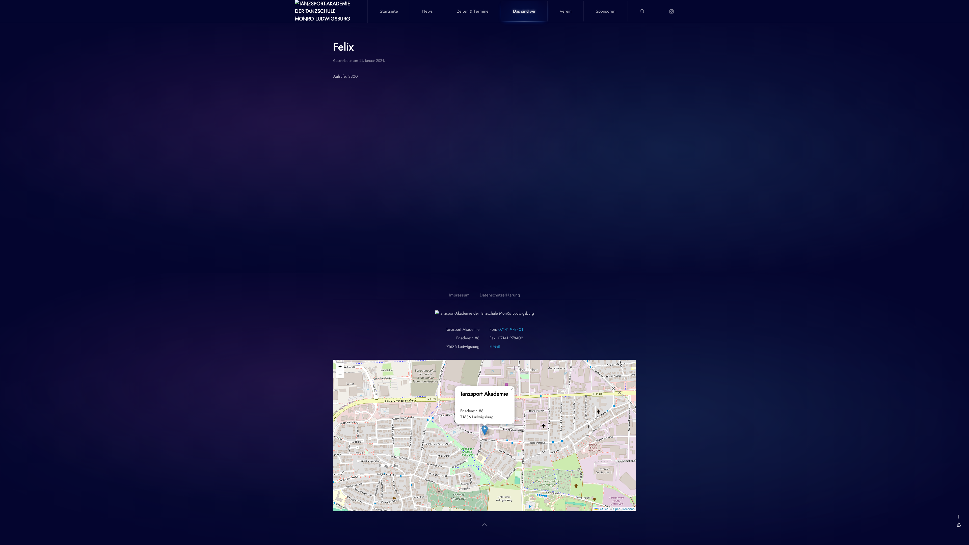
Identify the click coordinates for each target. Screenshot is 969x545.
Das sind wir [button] (524, 11)
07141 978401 (510, 329)
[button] (642, 11)
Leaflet (603, 509)
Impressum (459, 295)
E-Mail (495, 346)
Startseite (389, 11)
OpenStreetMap (624, 509)
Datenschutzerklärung (500, 295)
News (427, 11)
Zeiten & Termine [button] (473, 11)
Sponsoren (605, 11)
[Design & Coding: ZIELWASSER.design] (958, 524)
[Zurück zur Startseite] (325, 11)
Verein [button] (566, 11)
